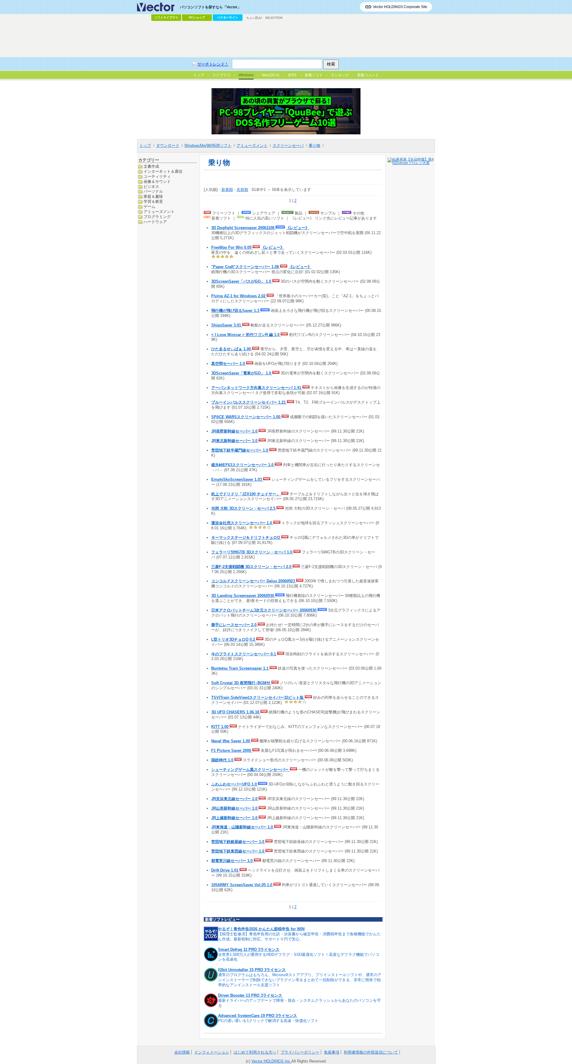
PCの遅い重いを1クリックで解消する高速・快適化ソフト (268, 1020)
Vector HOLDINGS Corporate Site (400, 7)
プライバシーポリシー (300, 1052)
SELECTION (273, 17)
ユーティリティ (157, 176)
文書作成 (151, 166)
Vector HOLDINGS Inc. (271, 1061)
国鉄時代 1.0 (222, 760)
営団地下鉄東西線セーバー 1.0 (238, 851)
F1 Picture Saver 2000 (231, 750)
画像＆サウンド (157, 181)
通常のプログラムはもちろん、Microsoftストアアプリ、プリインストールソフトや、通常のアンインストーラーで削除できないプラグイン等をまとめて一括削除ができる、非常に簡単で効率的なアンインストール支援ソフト (299, 980)
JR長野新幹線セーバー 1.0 (235, 431)
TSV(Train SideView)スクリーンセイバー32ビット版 (258, 697)
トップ (145, 145)
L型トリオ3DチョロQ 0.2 (233, 639)
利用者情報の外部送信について (371, 1052)
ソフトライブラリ (166, 17)
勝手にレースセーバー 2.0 (234, 625)
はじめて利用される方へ (255, 1052)
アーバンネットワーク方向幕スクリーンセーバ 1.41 (256, 387)
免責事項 (331, 1052)
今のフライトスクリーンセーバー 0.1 (244, 654)
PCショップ (197, 17)
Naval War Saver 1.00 (231, 741)
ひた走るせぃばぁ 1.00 (231, 349)
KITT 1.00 (220, 726)
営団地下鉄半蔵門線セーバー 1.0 (240, 450)
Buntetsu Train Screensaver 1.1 (240, 668)
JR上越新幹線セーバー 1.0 (235, 818)
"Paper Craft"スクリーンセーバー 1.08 (245, 267)
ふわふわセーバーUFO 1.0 (234, 784)
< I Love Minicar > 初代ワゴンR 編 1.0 (246, 334)
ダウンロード (167, 145)
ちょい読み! (254, 17)
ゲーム (149, 206)
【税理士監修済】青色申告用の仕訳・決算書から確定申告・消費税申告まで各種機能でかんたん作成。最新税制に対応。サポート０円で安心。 (299, 936)
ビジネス (151, 186)
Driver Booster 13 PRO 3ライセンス (250, 995)
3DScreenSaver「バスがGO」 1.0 (241, 281)
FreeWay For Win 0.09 (232, 247)
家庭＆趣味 (153, 196)
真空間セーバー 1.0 (228, 363)
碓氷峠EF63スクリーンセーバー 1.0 (243, 465)
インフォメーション (211, 1052)
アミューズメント (252, 145)
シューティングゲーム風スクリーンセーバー (250, 769)
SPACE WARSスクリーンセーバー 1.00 (246, 417)
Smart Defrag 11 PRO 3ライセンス (248, 949)
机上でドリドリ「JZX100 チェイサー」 (246, 494)
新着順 (227, 189)
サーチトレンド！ (213, 64)
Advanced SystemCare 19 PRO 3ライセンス (257, 1015)
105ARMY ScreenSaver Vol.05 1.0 (242, 885)
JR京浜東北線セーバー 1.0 (235, 799)
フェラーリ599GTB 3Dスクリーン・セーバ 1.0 (252, 552)
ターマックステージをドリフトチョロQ (246, 537)
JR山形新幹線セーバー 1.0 (235, 808)
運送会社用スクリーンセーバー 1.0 (242, 523)
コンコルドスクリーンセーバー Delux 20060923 (253, 581)
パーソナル (153, 191)
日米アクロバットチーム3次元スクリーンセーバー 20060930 (264, 610)
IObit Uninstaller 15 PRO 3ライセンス (252, 969)
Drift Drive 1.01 (225, 870)
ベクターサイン (227, 17)
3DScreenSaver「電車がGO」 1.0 (241, 373)
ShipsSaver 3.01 (226, 325)
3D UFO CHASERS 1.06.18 (235, 712)
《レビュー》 (297, 227)
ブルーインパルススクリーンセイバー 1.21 (249, 402)
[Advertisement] (286, 39)
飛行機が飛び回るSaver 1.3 (235, 310)
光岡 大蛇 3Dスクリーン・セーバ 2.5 (243, 508)
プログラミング (157, 216)
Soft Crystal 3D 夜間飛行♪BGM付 (241, 683)
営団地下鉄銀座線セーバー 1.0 (238, 841)
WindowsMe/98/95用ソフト (207, 145)
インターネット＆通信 (163, 171)
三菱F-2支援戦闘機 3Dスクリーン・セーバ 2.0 (252, 566)
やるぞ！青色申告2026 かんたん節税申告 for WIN (261, 929)
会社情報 (182, 1052)
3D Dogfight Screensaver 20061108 (243, 227)
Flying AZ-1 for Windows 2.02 (239, 296)
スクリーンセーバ (288, 145)
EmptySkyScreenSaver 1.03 (237, 479)
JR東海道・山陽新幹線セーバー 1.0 (242, 827)
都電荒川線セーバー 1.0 (232, 860)
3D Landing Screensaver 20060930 (243, 595)
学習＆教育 (153, 201)
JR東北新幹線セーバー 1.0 (235, 440)
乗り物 (314, 145)
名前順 (242, 189)
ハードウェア (155, 221)
